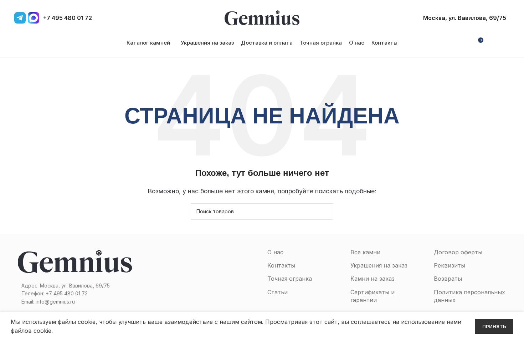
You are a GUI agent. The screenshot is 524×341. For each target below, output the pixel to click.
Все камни (365, 252)
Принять (494, 326)
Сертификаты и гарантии (372, 296)
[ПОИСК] (325, 211)
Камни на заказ (372, 278)
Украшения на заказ (378, 265)
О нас (275, 252)
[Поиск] (504, 43)
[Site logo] (262, 17)
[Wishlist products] (492, 43)
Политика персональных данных (469, 296)
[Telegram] (20, 18)
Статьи (277, 292)
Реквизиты (449, 265)
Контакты (281, 265)
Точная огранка (289, 278)
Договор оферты (458, 252)
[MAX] (33, 18)
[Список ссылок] (75, 293)
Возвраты (448, 278)
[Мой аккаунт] (464, 43)
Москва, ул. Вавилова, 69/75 (464, 17)
